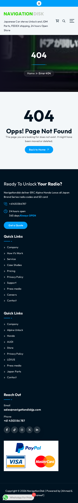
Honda (11, 335)
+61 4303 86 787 (14, 420)
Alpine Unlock (15, 330)
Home (31, 73)
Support (11, 282)
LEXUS (11, 359)
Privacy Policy (15, 277)
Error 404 (45, 73)
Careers (12, 294)
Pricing (11, 271)
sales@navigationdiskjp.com (22, 409)
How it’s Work (15, 253)
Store (10, 347)
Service (11, 259)
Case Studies (14, 265)
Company (12, 247)
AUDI (10, 341)
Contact (12, 300)
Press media (14, 288)
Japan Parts (14, 371)
